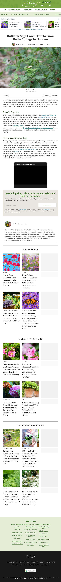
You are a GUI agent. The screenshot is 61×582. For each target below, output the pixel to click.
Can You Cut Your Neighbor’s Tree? (19, 14)
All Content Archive (17, 544)
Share (6, 95)
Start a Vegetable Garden (44, 545)
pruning (16, 151)
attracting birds (18, 126)
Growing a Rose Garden (30, 536)
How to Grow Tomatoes (30, 529)
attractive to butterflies (49, 115)
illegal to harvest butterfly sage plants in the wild (38, 128)
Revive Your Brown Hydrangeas (41, 14)
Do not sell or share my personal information (35, 565)
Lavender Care (30, 539)
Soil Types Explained (44, 539)
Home (19, 29)
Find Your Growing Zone (44, 527)
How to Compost (43, 542)
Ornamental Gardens (30, 29)
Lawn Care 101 (43, 536)
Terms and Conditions (38, 562)
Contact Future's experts (21, 562)
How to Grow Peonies (30, 542)
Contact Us (17, 529)
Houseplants (27, 9)
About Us (17, 527)
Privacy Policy (50, 562)
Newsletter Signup (17, 532)
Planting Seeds (43, 531)
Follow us (47, 95)
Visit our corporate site (53, 577)
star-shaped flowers (44, 117)
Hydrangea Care (30, 527)
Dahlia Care (30, 545)
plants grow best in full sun (28, 149)
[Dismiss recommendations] (59, 19)
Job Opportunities (17, 541)
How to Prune (44, 533)
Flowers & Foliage (41, 9)
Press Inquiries (17, 538)
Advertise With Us (17, 535)
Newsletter (55, 95)
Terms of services (22, 209)
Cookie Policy (15, 565)
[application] (30, 175)
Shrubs (40, 29)
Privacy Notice (47, 209)
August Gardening (14, 9)
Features (46, 44)
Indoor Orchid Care (30, 532)
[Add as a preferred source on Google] (30, 570)
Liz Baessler (21, 44)
